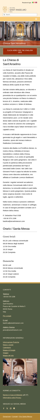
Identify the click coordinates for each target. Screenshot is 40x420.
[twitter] (7, 408)
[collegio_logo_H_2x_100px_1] (14, 7)
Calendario (7, 347)
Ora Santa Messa (25, 416)
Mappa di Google (9, 350)
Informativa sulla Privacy (12, 398)
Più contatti (7, 316)
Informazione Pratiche (11, 342)
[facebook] (3, 408)
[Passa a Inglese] (36, 3)
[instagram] (10, 408)
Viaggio (5, 353)
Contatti (15, 416)
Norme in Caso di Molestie (12, 395)
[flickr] (14, 408)
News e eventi (8, 345)
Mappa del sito (8, 355)
